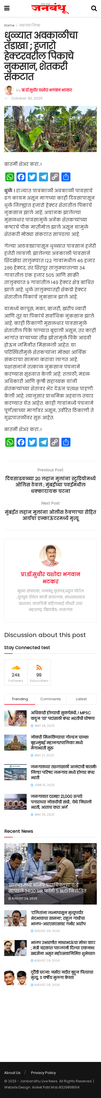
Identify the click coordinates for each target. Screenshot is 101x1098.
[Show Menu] (7, 8)
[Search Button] (94, 8)
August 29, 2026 (24, 898)
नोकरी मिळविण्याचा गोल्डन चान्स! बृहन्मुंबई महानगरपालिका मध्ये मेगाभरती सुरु (60, 742)
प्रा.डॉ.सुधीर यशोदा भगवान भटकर (47, 90)
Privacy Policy (43, 1072)
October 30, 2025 (27, 98)
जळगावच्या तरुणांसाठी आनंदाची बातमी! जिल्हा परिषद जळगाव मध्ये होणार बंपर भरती (64, 772)
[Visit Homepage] (50, 8)
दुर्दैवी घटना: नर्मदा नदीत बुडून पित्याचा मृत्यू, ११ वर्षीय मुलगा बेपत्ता (62, 975)
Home (9, 25)
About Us (12, 1072)
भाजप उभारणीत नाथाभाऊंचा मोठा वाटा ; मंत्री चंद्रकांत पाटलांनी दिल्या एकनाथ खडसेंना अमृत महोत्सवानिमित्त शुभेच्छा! (63, 948)
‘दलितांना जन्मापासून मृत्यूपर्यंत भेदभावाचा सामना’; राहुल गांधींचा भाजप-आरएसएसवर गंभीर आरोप (58, 918)
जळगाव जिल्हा (29, 25)
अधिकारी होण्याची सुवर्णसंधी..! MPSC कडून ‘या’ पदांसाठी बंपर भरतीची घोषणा (63, 715)
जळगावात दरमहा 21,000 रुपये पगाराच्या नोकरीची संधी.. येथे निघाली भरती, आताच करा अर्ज (61, 802)
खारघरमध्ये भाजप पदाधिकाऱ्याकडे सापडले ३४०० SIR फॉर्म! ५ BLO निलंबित (47, 888)
